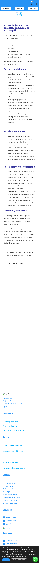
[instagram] (7, 3)
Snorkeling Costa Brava (10, 422)
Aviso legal (6, 492)
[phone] (13, 3)
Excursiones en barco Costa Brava (14, 430)
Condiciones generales (10, 503)
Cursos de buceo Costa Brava (12, 445)
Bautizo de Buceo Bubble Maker (13, 451)
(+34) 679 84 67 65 (11, 544)
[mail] (10, 3)
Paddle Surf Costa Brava (10, 426)
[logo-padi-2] (7, 528)
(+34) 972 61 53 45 (11, 540)
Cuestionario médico (9, 483)
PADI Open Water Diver (10, 462)
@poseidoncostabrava (13, 524)
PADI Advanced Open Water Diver (14, 468)
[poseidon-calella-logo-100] (19, 13)
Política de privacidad (10, 494)
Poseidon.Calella (11, 521)
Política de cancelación (10, 500)
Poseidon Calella (11, 517)
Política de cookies (9, 489)
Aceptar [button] (6, 560)
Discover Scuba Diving (10, 457)
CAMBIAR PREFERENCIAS (19, 560)
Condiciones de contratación (12, 497)
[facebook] (4, 3)
